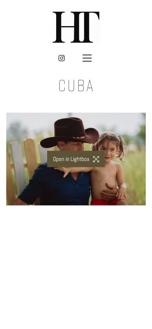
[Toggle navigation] (87, 58)
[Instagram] (61, 58)
